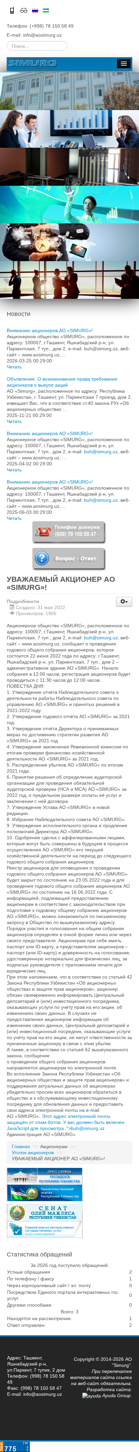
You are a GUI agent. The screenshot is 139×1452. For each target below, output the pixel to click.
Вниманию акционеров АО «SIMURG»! (50, 330)
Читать (14, 366)
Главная (21, 1146)
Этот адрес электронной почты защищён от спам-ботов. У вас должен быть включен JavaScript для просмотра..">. (65, 1122)
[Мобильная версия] (12, 9)
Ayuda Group (116, 1395)
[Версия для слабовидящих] (24, 9)
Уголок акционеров (33, 1152)
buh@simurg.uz (101, 451)
